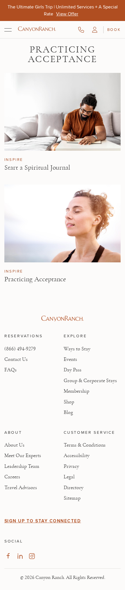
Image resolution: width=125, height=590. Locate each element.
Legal (69, 477)
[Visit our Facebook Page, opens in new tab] (8, 556)
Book (114, 29)
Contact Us (16, 359)
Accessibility (77, 455)
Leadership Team (21, 466)
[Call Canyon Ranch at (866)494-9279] (81, 29)
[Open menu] (8, 29)
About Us (14, 445)
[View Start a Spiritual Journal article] (62, 112)
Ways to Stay (77, 349)
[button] (95, 29)
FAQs (10, 370)
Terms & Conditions (85, 445)
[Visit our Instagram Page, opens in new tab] (31, 556)
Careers (12, 477)
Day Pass (72, 370)
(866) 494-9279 (20, 349)
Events (70, 359)
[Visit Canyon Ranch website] (62, 319)
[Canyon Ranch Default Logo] (37, 29)
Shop (69, 402)
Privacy (71, 466)
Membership (76, 391)
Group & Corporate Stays (90, 380)
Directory (73, 487)
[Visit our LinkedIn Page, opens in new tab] (20, 556)
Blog (68, 412)
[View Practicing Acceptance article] (62, 223)
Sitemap (72, 498)
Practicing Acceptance (35, 279)
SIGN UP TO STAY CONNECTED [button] (42, 521)
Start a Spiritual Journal (37, 167)
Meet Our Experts (22, 455)
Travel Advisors (20, 487)
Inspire (13, 160)
